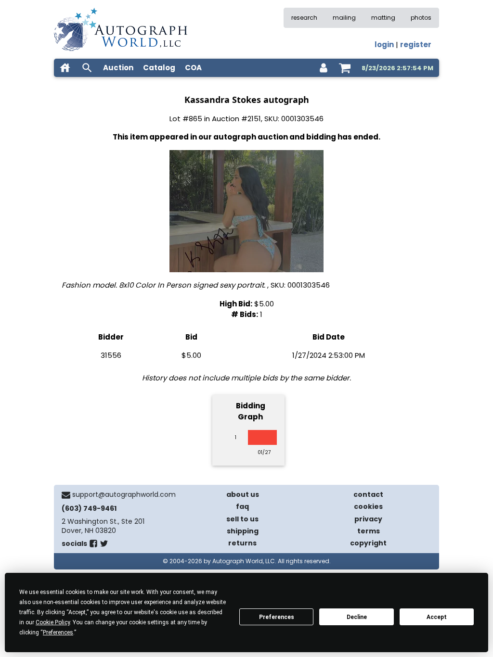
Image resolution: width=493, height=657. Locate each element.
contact (368, 494)
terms (368, 531)
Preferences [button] (58, 632)
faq (242, 506)
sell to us (242, 519)
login (384, 44)
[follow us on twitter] (104, 545)
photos (421, 17)
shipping (243, 531)
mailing (344, 17)
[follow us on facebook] (93, 545)
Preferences (276, 617)
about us (242, 494)
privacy (368, 519)
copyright (368, 543)
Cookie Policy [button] (53, 622)
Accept (437, 617)
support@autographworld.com (124, 494)
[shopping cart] (344, 68)
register (415, 44)
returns (242, 543)
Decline (357, 617)
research (304, 17)
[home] (65, 68)
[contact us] (66, 495)
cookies (368, 506)
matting (383, 17)
